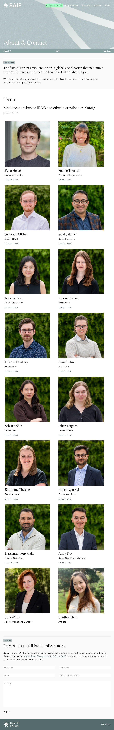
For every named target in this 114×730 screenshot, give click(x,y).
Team (57, 51)
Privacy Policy (105, 724)
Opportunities (71, 5)
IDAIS (107, 5)
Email (15, 180)
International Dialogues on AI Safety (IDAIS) (45, 656)
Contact (107, 51)
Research (86, 5)
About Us (7, 51)
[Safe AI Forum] (12, 5)
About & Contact (54, 5)
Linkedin (8, 180)
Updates (97, 5)
